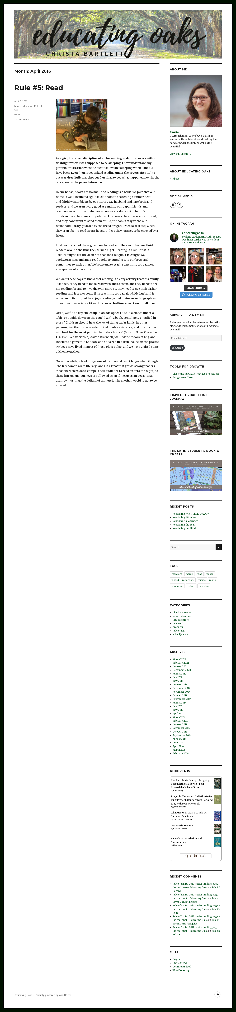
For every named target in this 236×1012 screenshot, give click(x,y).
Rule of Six (179, 630)
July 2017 (177, 706)
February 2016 (180, 753)
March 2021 (179, 659)
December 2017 (181, 688)
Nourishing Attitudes (184, 517)
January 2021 (180, 666)
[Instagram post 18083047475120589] (214, 256)
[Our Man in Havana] (217, 828)
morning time (181, 619)
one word (178, 623)
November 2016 (181, 728)
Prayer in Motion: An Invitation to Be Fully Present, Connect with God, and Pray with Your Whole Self (192, 800)
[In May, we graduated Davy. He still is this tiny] (178, 274)
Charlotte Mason (182, 612)
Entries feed (180, 963)
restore (191, 586)
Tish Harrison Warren (182, 819)
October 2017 (180, 695)
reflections (188, 580)
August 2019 (179, 673)
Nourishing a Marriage (185, 521)
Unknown (177, 845)
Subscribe (177, 347)
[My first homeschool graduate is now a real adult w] (196, 274)
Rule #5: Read (38, 87)
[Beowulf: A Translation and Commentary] (217, 841)
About (176, 178)
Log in (176, 959)
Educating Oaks (23, 995)
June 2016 (178, 742)
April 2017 (178, 713)
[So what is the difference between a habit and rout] (178, 256)
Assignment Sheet (183, 377)
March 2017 (179, 717)
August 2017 (179, 702)
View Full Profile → (180, 153)
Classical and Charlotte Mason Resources (196, 373)
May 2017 (178, 710)
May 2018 (178, 681)
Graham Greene (180, 829)
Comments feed (182, 966)
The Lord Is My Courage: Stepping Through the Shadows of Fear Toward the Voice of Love (190, 784)
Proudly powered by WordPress (53, 995)
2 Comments (21, 119)
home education (23, 106)
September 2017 (182, 699)
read (17, 114)
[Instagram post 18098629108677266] (196, 256)
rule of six (204, 586)
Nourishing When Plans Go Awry (191, 513)
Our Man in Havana (182, 825)
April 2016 (178, 746)
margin (189, 573)
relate (212, 580)
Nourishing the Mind (184, 528)
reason (210, 573)
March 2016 (179, 749)
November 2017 (181, 691)
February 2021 (181, 662)
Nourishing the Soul (184, 524)
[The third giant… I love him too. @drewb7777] (214, 274)
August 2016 (179, 739)
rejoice (202, 580)
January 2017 (180, 724)
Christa (174, 132)
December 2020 (182, 670)
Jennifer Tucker (179, 807)
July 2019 (177, 677)
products (178, 627)
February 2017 (180, 720)
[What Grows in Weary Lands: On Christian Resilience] (217, 815)
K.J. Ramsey (178, 790)
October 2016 (180, 731)
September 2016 (182, 735)
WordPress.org (181, 970)
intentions (176, 573)
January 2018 (180, 684)
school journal (180, 634)
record (175, 580)
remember (177, 586)
